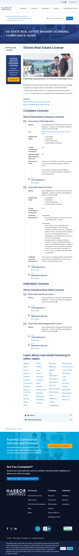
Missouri (39, 403)
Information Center (70, 8)
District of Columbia (26, 391)
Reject (63, 548)
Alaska (25, 367)
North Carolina (54, 389)
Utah (64, 380)
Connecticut (27, 383)
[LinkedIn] (16, 529)
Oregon (52, 402)
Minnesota (40, 396)
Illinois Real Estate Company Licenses (36, 102)
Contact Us (52, 500)
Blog (29, 508)
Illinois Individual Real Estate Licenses (36, 104)
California (26, 377)
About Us (51, 496)
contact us (27, 93)
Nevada (52, 370)
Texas (64, 377)
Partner (56, 8)
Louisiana (39, 380)
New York (52, 385)
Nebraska (52, 367)
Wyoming (65, 400)
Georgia (26, 399)
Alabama (26, 363)
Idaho (25, 405)
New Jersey (53, 379)
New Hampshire (53, 375)
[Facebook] (8, 529)
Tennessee (66, 373)
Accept (70, 548)
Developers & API (54, 517)
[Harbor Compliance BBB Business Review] (46, 528)
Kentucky (39, 377)
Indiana (39, 367)
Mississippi (40, 400)
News (30, 513)
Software (23, 8)
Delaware (26, 386)
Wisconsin (66, 396)
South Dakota (67, 370)
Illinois (38, 363)
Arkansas (26, 373)
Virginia (65, 386)
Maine (38, 383)
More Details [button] (35, 183)
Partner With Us (53, 513)
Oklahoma (53, 399)
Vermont (65, 383)
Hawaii (25, 402)
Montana (52, 363)
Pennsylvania (54, 405)
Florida (25, 395)
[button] (13, 49)
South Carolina (67, 367)
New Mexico (53, 382)
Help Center (32, 500)
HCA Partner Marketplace (37, 504)
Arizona (26, 370)
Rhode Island (67, 363)
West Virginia (67, 393)
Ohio (51, 395)
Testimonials (52, 504)
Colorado (26, 380)
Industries (45, 8)
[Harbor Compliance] (16, 492)
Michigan (39, 393)
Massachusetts (41, 390)
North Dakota (54, 392)
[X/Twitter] (11, 529)
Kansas (38, 373)
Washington (66, 390)
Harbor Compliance (7, 8)
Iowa (38, 370)
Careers (50, 508)
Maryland (39, 386)
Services (34, 8)
